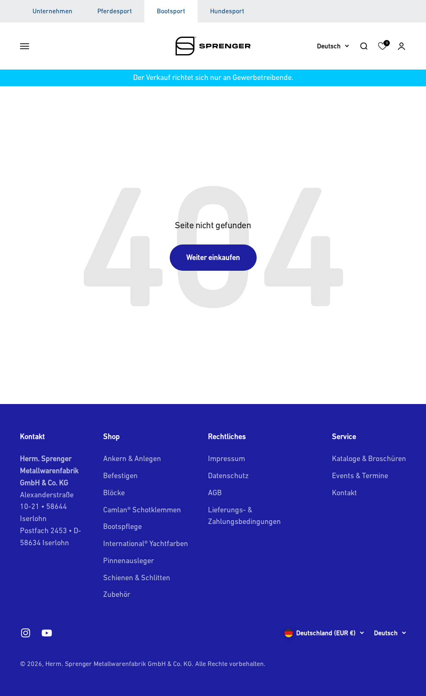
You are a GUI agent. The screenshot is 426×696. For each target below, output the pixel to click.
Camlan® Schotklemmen (142, 509)
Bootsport (171, 11)
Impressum (226, 458)
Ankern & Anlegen (132, 458)
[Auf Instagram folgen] (25, 633)
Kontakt (344, 492)
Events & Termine (360, 475)
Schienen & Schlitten (136, 577)
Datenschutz (228, 475)
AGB (215, 492)
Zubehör (116, 594)
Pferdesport (114, 11)
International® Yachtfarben (145, 543)
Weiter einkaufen (213, 257)
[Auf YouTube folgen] (46, 633)
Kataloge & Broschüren (369, 458)
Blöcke (114, 492)
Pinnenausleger (128, 560)
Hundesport (227, 11)
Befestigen (120, 475)
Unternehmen (52, 11)
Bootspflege (122, 526)
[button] (401, 45)
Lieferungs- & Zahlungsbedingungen (244, 515)
